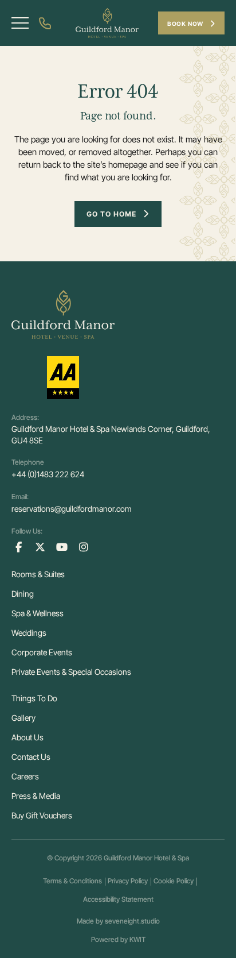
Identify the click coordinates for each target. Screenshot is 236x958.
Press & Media (35, 795)
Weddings (28, 632)
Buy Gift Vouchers (41, 815)
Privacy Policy (128, 881)
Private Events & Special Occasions (71, 671)
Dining (22, 593)
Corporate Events (41, 652)
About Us (27, 737)
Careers (25, 776)
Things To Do (34, 698)
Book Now (186, 24)
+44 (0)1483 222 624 (47, 474)
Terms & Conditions (72, 881)
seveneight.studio (132, 921)
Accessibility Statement (118, 899)
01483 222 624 (47, 23)
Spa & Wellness (37, 613)
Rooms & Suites (38, 574)
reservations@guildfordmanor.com (71, 508)
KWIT (137, 939)
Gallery (23, 717)
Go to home (111, 214)
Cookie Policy (174, 881)
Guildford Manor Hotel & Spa (146, 858)
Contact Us (30, 756)
